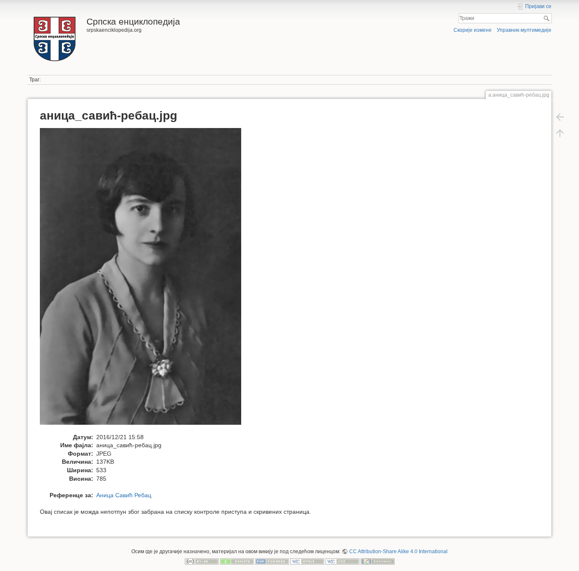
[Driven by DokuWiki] (378, 561)
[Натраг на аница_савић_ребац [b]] (560, 117)
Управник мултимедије (524, 30)
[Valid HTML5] (307, 561)
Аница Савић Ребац (123, 495)
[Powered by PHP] (272, 561)
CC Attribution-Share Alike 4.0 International (398, 551)
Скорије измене (473, 30)
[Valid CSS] (342, 561)
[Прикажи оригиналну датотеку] (145, 280)
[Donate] (237, 561)
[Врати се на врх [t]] (560, 133)
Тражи (547, 18)
